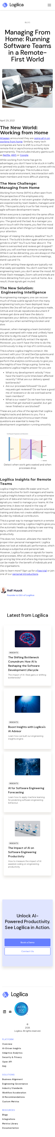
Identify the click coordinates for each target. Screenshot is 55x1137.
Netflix (6, 155)
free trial (42, 570)
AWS (13, 155)
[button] (49, 5)
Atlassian (5, 138)
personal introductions (25, 574)
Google (24, 155)
